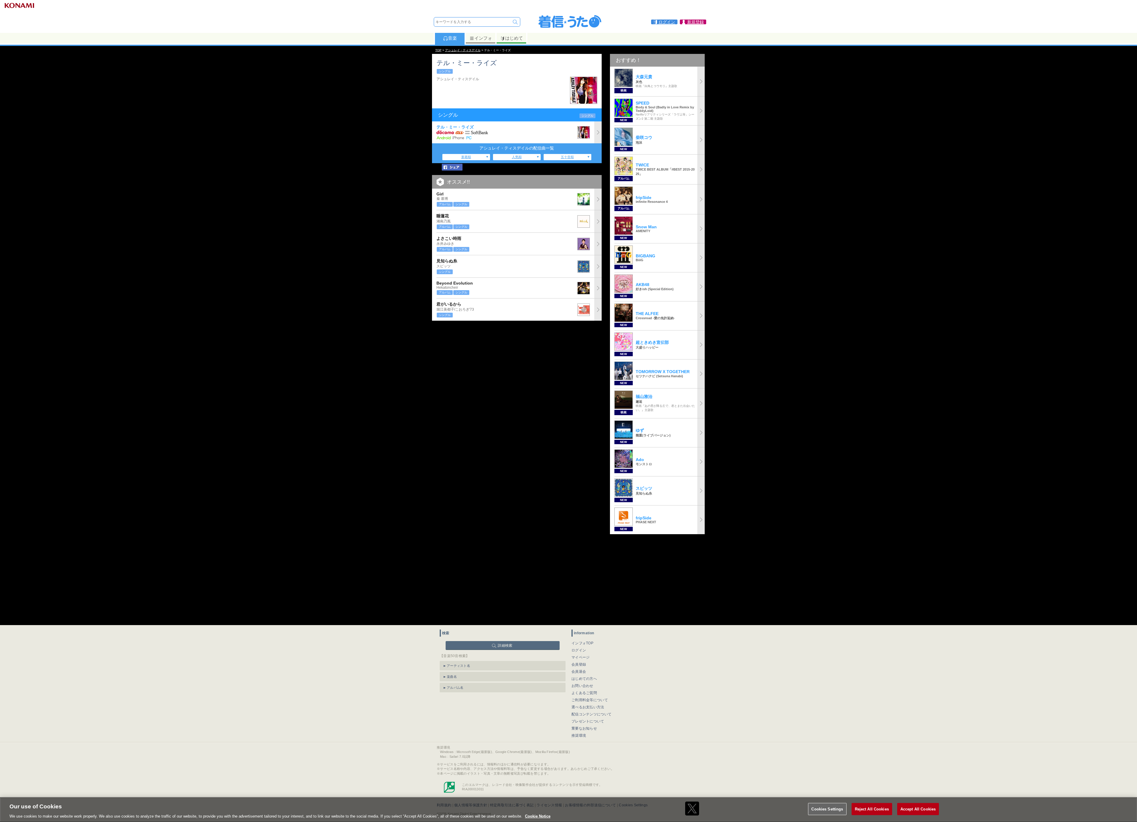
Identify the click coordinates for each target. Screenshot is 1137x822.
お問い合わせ (582, 686)
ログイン (578, 650)
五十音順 (567, 157)
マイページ (580, 657)
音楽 (452, 38)
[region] (568, 809)
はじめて (514, 38)
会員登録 (578, 664)
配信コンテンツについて (591, 714)
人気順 (517, 157)
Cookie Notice (537, 816)
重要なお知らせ (584, 728)
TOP (438, 50)
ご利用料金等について (589, 700)
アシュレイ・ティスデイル (463, 50)
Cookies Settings (827, 809)
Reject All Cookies (872, 809)
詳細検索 (505, 645)
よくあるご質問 (584, 693)
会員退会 (578, 672)
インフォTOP (582, 643)
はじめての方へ (584, 679)
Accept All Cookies (918, 809)
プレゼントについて (587, 721)
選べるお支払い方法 (587, 707)
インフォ (483, 38)
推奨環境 (578, 735)
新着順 (466, 157)
